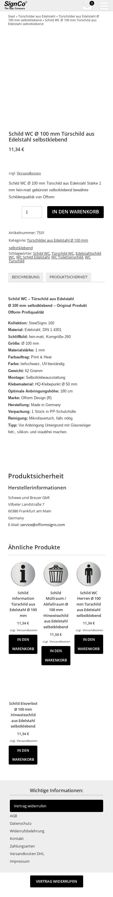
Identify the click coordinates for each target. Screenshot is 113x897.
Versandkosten (29, 173)
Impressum (20, 861)
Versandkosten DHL (27, 853)
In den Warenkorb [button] (23, 644)
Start (11, 16)
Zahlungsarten (22, 846)
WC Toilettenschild (67, 257)
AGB (13, 815)
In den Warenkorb (75, 211)
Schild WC (41, 253)
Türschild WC (63, 253)
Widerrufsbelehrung (27, 831)
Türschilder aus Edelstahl (36, 16)
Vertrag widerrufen (30, 805)
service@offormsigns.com (42, 524)
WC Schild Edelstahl (33, 257)
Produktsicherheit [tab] (69, 276)
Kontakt (17, 838)
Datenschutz (21, 823)
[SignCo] (19, 5)
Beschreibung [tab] (25, 276)
